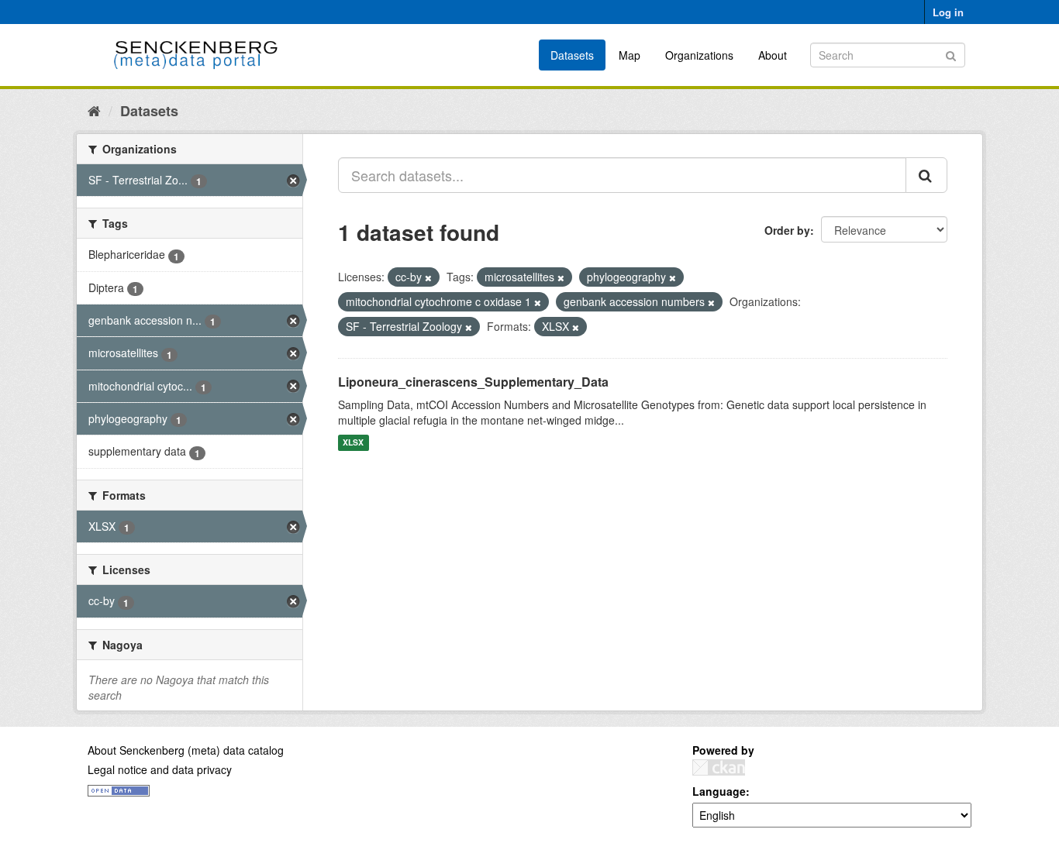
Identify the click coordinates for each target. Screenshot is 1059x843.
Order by (787, 230)
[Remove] (428, 277)
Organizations (699, 55)
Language (719, 791)
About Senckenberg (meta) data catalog (186, 750)
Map (629, 55)
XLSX (353, 443)
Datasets (572, 55)
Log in (948, 12)
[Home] (94, 110)
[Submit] (950, 53)
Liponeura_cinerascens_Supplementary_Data (473, 382)
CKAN (718, 767)
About (772, 55)
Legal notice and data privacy (160, 769)
